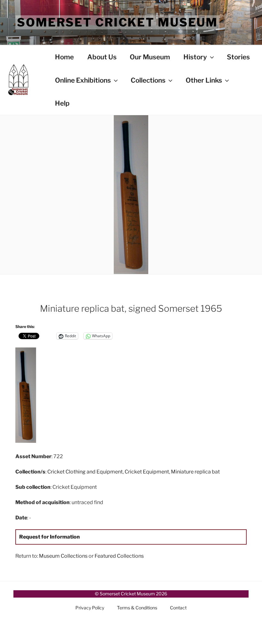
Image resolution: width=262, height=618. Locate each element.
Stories (238, 57)
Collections (148, 80)
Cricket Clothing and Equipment (85, 472)
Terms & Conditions (137, 607)
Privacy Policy (89, 607)
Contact (178, 607)
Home (64, 57)
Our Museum (150, 57)
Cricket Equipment (147, 472)
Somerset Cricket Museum (117, 22)
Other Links (204, 80)
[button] (53, 396)
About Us (102, 57)
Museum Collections (63, 556)
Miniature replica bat (195, 472)
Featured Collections (119, 556)
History (195, 57)
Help (62, 103)
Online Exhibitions (83, 80)
